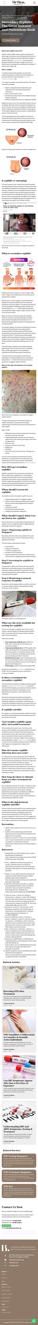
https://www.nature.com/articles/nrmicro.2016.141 (20, 880)
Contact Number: (11, 1220)
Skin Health (5, 1301)
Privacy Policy (6, 1312)
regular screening (23, 740)
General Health (6, 1287)
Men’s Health (6, 1290)
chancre (15, 308)
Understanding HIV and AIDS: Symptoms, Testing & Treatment (18, 1129)
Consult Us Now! (11, 40)
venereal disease (18, 60)
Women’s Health (7, 1294)
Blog (8, 16)
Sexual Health (6, 1298)
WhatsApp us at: (12, 1222)
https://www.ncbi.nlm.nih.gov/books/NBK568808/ (20, 892)
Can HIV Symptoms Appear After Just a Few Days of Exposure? (18, 1083)
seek (10, 360)
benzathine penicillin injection (17, 686)
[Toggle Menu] (5, 3)
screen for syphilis (30, 462)
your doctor (20, 669)
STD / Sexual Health (17, 16)
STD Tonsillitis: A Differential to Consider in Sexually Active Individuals (19, 1037)
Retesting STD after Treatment (14, 992)
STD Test (8, 1186)
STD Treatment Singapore (17, 1172)
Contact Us (5, 1307)
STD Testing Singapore (16, 1156)
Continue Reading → (9, 1003)
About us (4, 1278)
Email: (11, 1228)
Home (3, 16)
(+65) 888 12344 (13, 1262)
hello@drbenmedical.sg (16, 1260)
